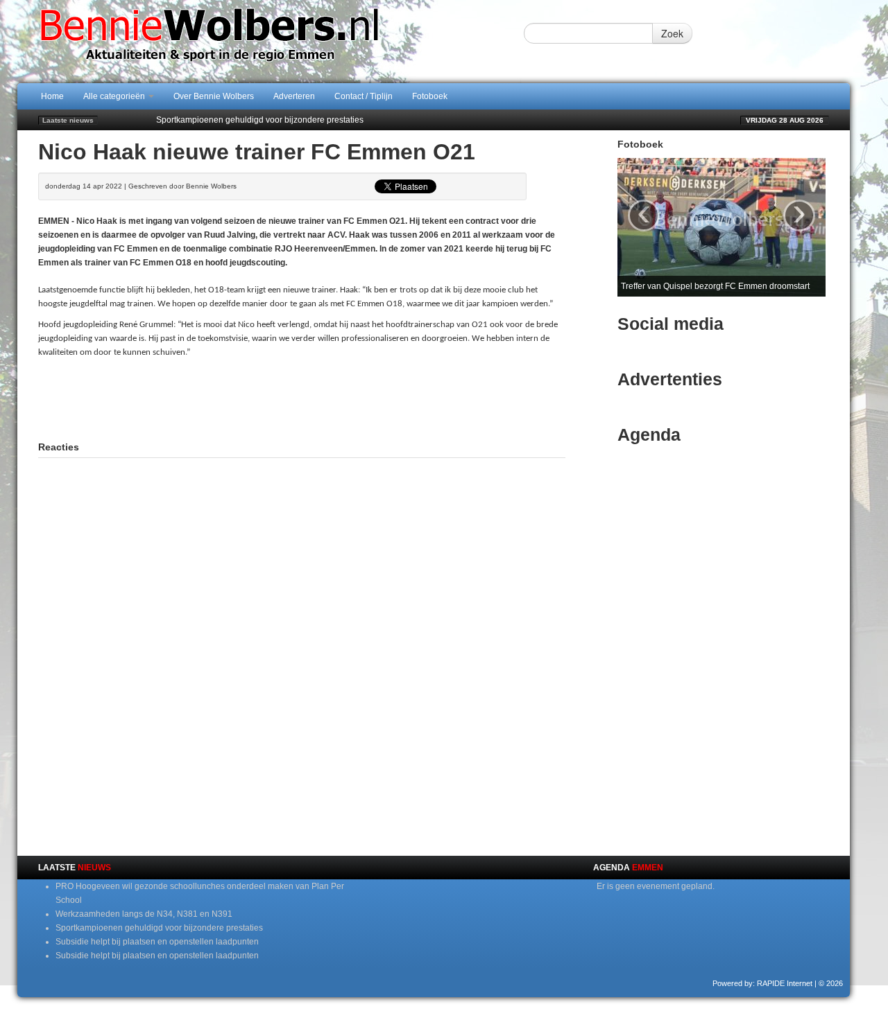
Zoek (672, 33)
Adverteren (294, 96)
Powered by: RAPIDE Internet (762, 983)
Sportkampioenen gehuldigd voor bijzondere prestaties (260, 120)
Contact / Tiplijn (363, 96)
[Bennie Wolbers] (253, 41)
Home (52, 96)
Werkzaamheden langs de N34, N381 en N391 (144, 914)
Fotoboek (429, 96)
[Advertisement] (301, 408)
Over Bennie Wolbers (213, 96)
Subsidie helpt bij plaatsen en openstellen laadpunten (157, 942)
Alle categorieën (115, 96)
